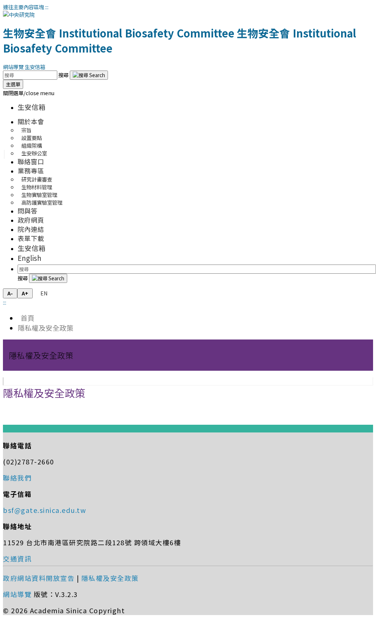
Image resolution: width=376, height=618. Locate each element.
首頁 (26, 318)
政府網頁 (31, 219)
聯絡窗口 (31, 161)
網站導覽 (13, 67)
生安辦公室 (34, 153)
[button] (28, 93)
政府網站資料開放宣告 (39, 578)
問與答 (27, 210)
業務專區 (31, 170)
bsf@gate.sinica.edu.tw (44, 510)
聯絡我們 (17, 477)
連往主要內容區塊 (23, 7)
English (29, 258)
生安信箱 (35, 67)
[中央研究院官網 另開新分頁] (19, 14)
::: (46, 7)
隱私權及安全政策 (45, 328)
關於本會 (31, 121)
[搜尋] (89, 75)
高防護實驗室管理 (41, 202)
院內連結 (31, 229)
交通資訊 (17, 558)
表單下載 (31, 238)
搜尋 (64, 75)
